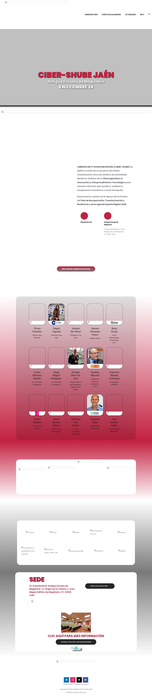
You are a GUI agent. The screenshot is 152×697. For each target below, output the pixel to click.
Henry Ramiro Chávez (56, 422)
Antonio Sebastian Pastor (95, 331)
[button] (76, 269)
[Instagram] (72, 680)
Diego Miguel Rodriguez (56, 375)
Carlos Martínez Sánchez (37, 375)
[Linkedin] (66, 680)
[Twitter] (79, 680)
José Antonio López (114, 422)
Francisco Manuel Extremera (114, 375)
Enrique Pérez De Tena (75, 375)
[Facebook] (85, 680)
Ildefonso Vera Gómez (75, 422)
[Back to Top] (142, 689)
